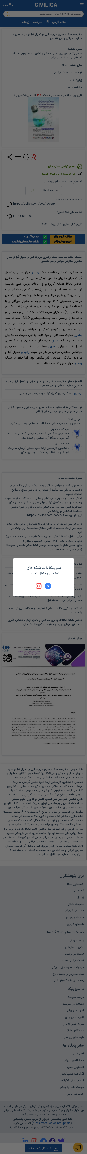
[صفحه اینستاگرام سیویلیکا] (39, 586)
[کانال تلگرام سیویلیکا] (48, 586)
